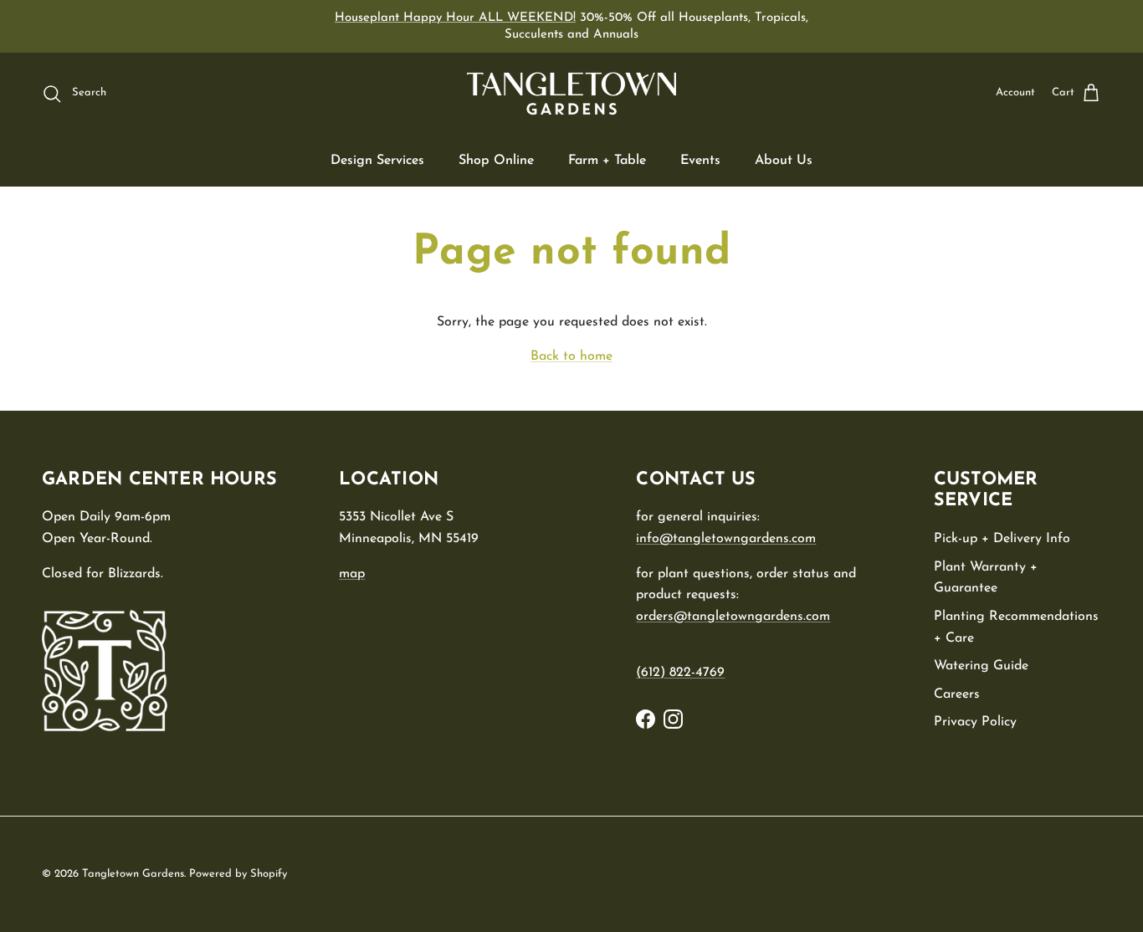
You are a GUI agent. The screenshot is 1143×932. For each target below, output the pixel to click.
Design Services (377, 160)
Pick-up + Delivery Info (1002, 538)
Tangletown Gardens (133, 873)
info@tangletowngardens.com (726, 538)
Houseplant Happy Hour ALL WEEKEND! (455, 18)
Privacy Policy (975, 722)
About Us (783, 160)
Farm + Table (607, 160)
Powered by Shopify (238, 873)
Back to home (571, 356)
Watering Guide (981, 666)
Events (700, 160)
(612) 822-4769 (680, 672)
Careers (957, 694)
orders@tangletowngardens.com (733, 616)
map (352, 574)
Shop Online (496, 160)
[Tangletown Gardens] (571, 93)
